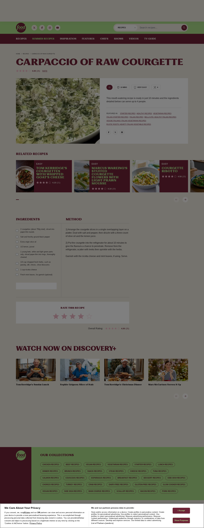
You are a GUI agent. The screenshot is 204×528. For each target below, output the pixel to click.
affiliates (26, 512)
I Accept (181, 511)
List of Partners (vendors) (102, 523)
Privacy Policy (36, 523)
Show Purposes (181, 520)
